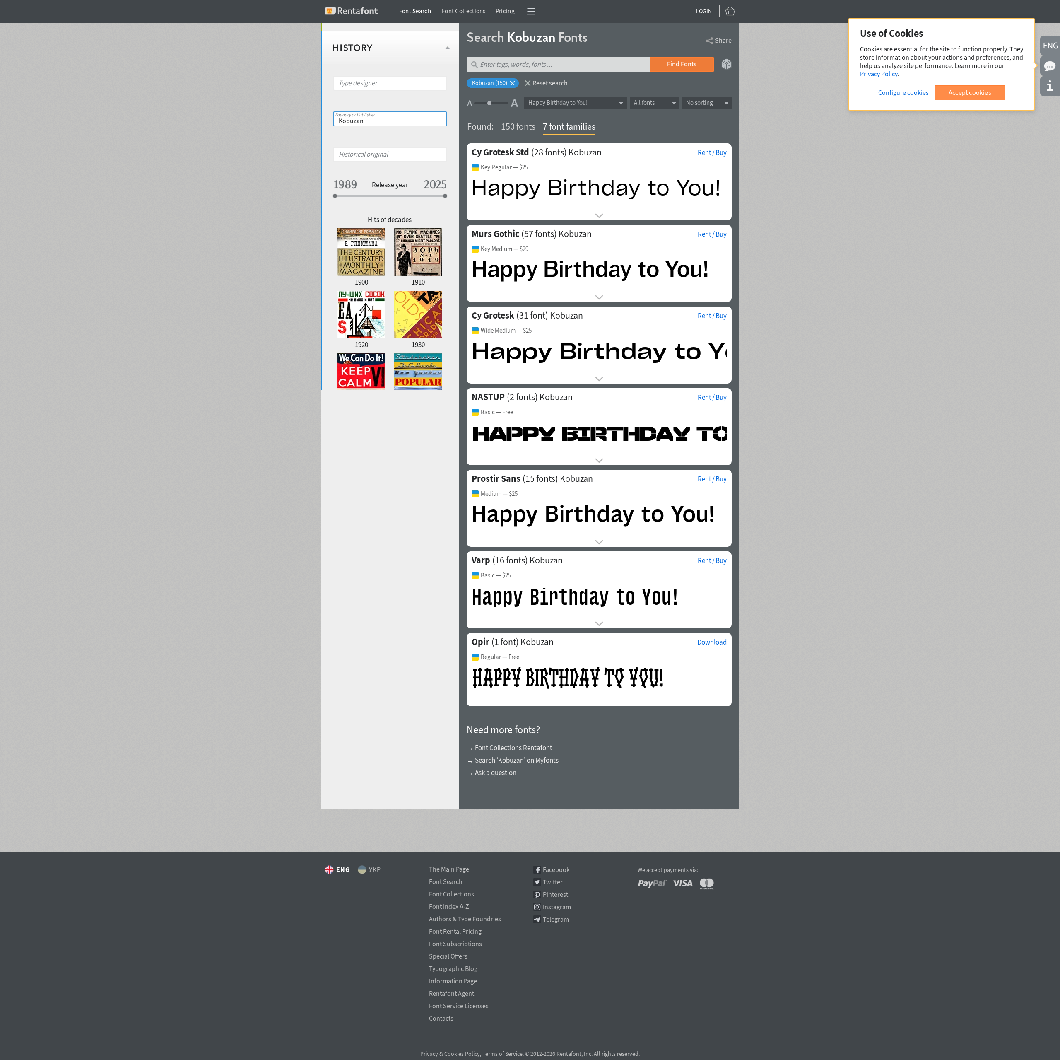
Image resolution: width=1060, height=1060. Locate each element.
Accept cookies (970, 92)
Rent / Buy (712, 152)
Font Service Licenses (459, 1004)
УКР (375, 869)
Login (704, 11)
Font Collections (464, 11)
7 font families (569, 126)
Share (723, 40)
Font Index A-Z (449, 905)
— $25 (504, 167)
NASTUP (488, 397)
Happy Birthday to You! (558, 102)
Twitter (553, 882)
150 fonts (518, 126)
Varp (481, 560)
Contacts (441, 1017)
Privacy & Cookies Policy (450, 1054)
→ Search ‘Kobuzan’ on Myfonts (513, 760)
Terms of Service (502, 1054)
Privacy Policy (878, 74)
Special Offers (448, 955)
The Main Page (449, 868)
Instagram (557, 907)
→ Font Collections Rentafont (509, 747)
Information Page (453, 980)
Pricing (505, 11)
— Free (497, 412)
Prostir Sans (496, 478)
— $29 (504, 249)
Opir (480, 641)
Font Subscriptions (455, 942)
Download (712, 642)
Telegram (556, 919)
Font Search (415, 11)
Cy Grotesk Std (500, 152)
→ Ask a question (491, 772)
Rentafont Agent (451, 992)
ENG (343, 869)
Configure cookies (903, 92)
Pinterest (555, 894)
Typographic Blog (453, 967)
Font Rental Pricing (455, 930)
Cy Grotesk (493, 315)
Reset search (550, 83)
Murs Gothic (495, 233)
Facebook (556, 870)
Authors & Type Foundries (465, 917)
